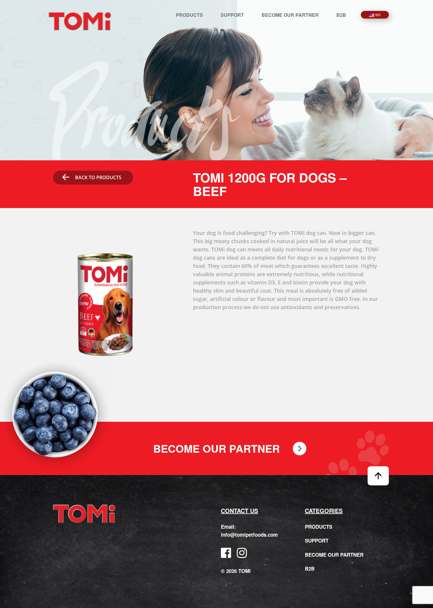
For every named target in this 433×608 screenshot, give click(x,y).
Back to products (98, 177)
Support (232, 14)
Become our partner (290, 14)
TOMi (80, 21)
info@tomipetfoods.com (249, 534)
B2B (341, 14)
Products (189, 14)
